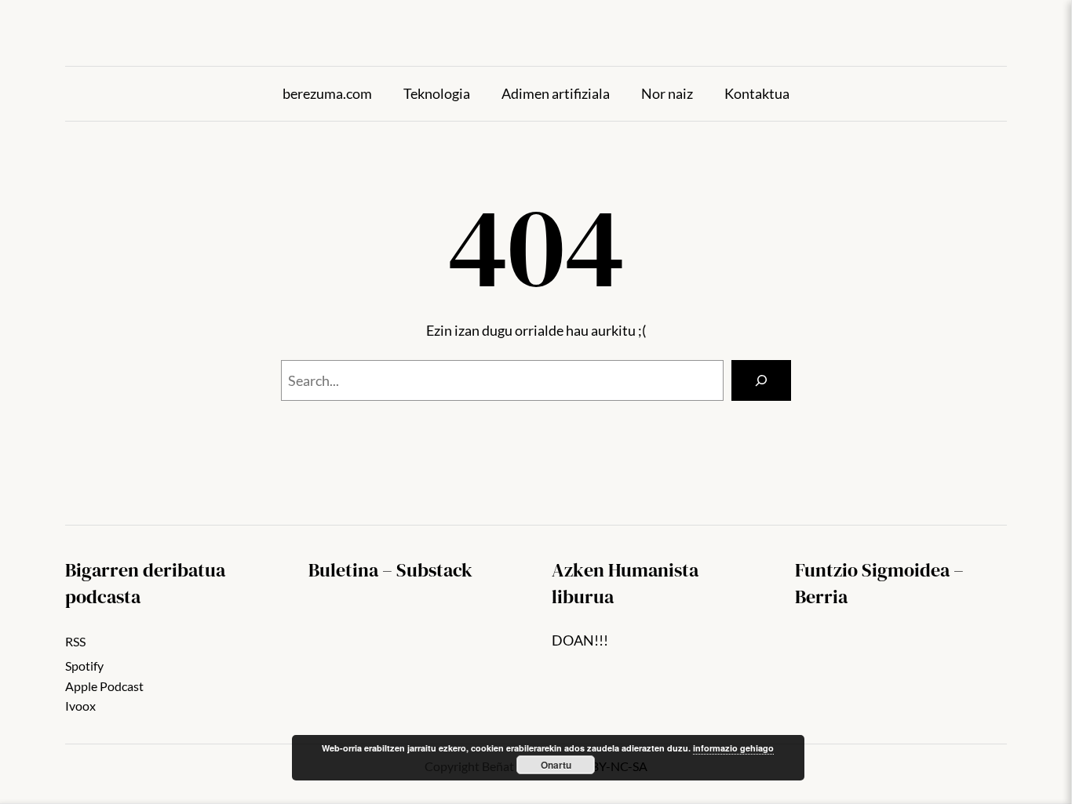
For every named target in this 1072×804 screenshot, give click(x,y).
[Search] (761, 380)
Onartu (556, 765)
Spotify (84, 665)
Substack (434, 570)
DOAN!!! (580, 640)
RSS (75, 641)
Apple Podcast (104, 685)
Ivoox (80, 705)
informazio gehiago (733, 748)
